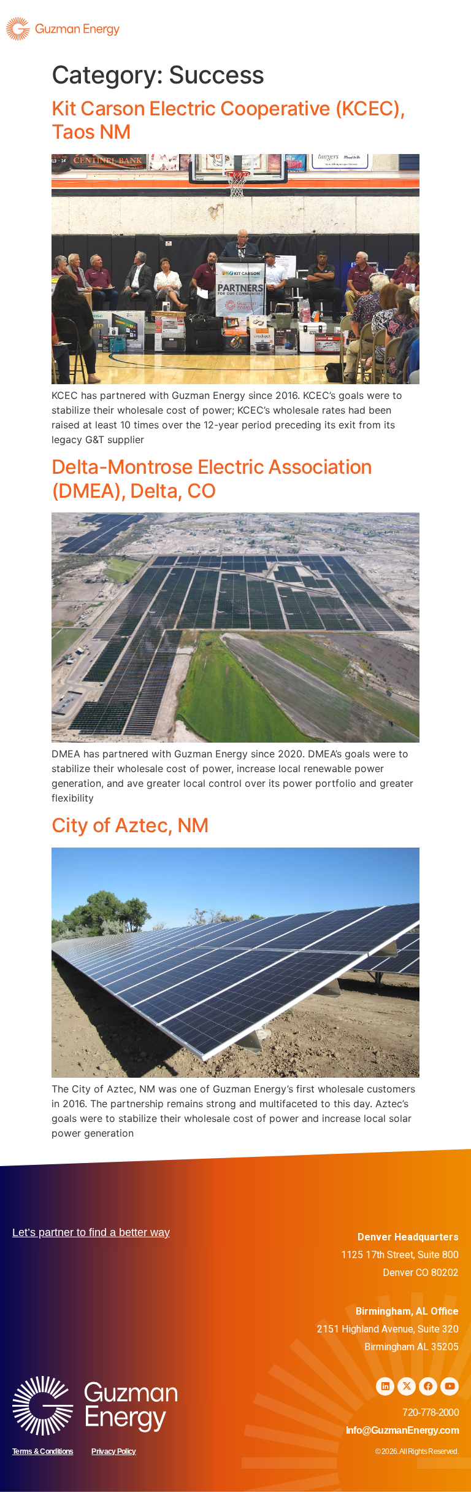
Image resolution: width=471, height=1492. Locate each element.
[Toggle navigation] (445, 31)
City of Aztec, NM (130, 825)
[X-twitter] (406, 1386)
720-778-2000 (430, 1412)
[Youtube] (449, 1386)
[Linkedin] (385, 1386)
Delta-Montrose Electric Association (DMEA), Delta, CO (212, 478)
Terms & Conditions (42, 1451)
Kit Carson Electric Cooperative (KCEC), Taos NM (228, 120)
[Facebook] (428, 1386)
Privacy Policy (113, 1451)
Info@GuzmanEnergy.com (402, 1430)
